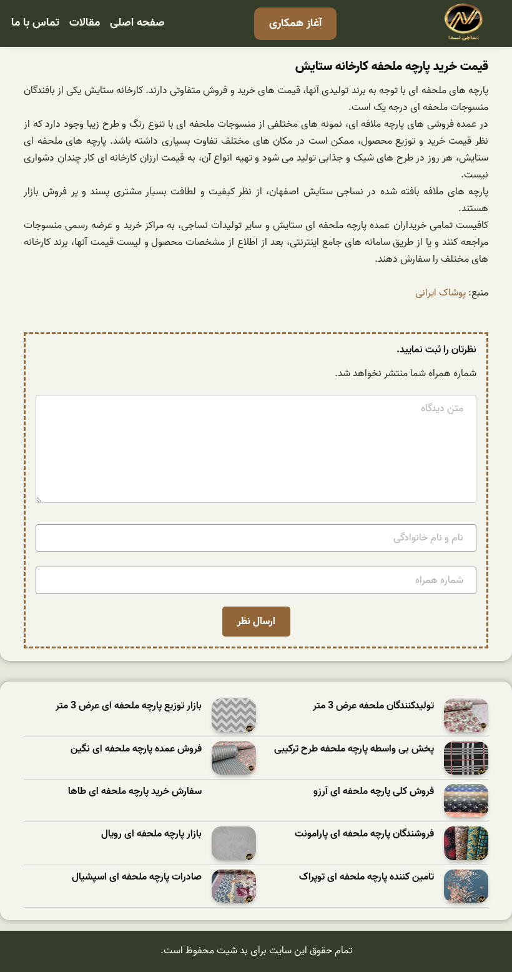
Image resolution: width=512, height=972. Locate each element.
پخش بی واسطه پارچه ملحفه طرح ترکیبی (354, 749)
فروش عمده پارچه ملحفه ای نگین (136, 749)
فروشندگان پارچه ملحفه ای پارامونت (364, 834)
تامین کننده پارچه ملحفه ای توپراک (366, 877)
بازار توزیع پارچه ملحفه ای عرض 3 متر (129, 706)
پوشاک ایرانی (440, 293)
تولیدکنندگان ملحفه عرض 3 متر (373, 706)
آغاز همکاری (295, 23)
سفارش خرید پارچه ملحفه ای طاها (135, 792)
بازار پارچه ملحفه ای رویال (151, 834)
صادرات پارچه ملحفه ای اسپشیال (137, 877)
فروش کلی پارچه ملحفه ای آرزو (373, 792)
